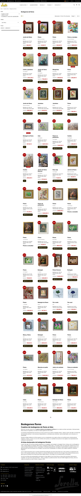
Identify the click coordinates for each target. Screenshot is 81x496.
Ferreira (54, 205)
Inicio (2, 11)
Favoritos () (78, 1)
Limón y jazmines (28, 69)
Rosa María (55, 71)
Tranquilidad (71, 464)
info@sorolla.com (11, 1)
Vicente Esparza (41, 401)
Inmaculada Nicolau (41, 336)
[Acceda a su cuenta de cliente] (76, 5)
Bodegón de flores (28, 136)
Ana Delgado (25, 71)
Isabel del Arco (55, 468)
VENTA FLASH (4, 15)
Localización (18, 1)
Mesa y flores (27, 335)
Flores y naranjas (72, 37)
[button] (19, 13)
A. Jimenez (69, 336)
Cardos (69, 136)
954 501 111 (4, 1)
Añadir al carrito (28, 48)
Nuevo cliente (44, 1)
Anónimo (54, 39)
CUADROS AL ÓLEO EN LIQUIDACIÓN (9, 16)
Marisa (24, 39)
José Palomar (69, 205)
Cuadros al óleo (5, 13)
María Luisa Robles (41, 39)
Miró (53, 304)
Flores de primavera (41, 204)
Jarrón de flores (27, 37)
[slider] (19, 30)
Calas (24, 399)
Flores (39, 37)
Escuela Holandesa (41, 239)
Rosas (54, 237)
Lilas (39, 136)
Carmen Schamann (70, 39)
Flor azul (69, 302)
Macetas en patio (43, 367)
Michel (24, 137)
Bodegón (40, 270)
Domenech (54, 336)
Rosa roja (55, 169)
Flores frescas (57, 270)
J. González (25, 304)
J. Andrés (39, 468)
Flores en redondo (72, 367)
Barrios (39, 105)
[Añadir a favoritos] (34, 22)
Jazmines (40, 103)
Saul (23, 336)
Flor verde (55, 302)
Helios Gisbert (55, 401)
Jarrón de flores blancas (42, 170)
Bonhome (24, 434)
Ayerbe (68, 105)
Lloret (68, 401)
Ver (69, 80)
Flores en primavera (56, 136)
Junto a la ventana (58, 367)
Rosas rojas (70, 432)
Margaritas (56, 69)
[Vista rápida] (34, 24)
